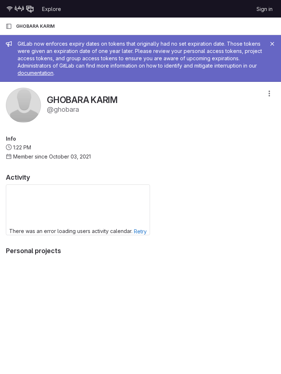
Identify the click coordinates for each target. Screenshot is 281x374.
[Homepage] (20, 9)
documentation (35, 73)
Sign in (264, 9)
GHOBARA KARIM (35, 26)
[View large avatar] (23, 105)
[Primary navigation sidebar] (9, 26)
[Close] (272, 43)
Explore (51, 9)
